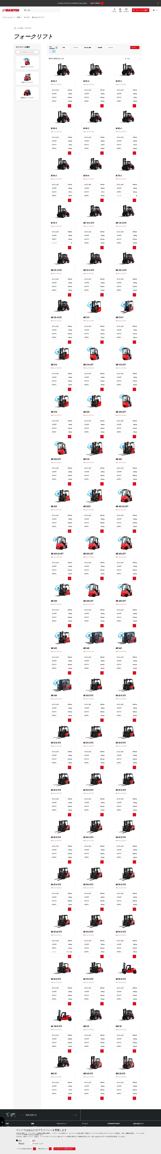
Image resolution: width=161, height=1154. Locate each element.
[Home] (10, 10)
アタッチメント (61, 1123)
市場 (7, 1123)
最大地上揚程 (55, 90)
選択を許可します (43, 1148)
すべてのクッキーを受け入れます (63, 1148)
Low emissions (52, 51)
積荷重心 (54, 101)
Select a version (95, 3)
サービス (85, 1123)
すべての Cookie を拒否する (24, 1148)
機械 (32, 1123)
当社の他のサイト (138, 1123)
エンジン (54, 951)
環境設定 (21, 1144)
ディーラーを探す (142, 10)
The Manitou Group (114, 1123)
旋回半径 (54, 97)
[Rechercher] (24, 10)
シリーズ (119, 195)
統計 (33, 1141)
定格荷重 (54, 93)
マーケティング (37, 1144)
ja (73, 1115)
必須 (19, 1141)
